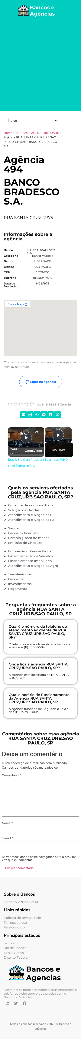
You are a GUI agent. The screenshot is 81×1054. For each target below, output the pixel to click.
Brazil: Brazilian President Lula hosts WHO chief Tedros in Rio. (25, 433)
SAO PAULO (30, 133)
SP (17, 133)
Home (8, 133)
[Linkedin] (7, 1003)
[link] (14, 433)
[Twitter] (16, 1003)
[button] (56, 120)
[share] (36, 431)
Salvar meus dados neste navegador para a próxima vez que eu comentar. (39, 858)
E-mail (7, 838)
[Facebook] (24, 1003)
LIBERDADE (51, 133)
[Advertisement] (40, 64)
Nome (7, 823)
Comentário (11, 775)
